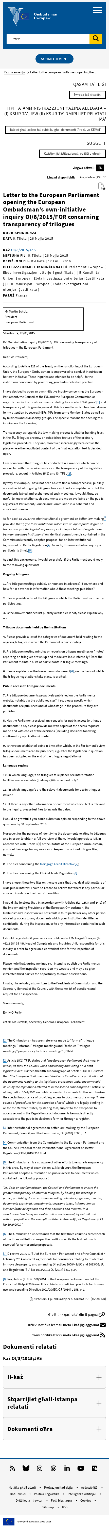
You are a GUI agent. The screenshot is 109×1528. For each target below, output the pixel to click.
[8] (75, 873)
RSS (64, 1507)
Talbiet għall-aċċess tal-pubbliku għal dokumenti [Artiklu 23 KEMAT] (55, 129)
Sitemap (48, 1507)
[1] (98, 402)
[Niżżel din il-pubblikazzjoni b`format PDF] (102, 186)
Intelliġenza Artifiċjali (82, 1494)
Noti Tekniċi (18, 1494)
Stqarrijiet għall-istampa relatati (42, 1403)
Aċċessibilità (89, 1487)
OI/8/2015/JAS (23, 250)
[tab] (54, 1377)
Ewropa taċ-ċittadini (87, 94)
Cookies (86, 1500)
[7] (76, 864)
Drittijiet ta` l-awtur (29, 1500)
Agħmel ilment (54, 58)
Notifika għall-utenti (23, 1487)
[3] (5, 1128)
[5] (30, 550)
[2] (69, 473)
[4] (48, 545)
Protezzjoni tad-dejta (59, 1487)
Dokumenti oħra (30, 1429)
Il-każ (15, 1377)
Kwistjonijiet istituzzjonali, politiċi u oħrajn (72, 153)
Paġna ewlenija (14, 72)
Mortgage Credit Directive (57, 864)
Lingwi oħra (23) (90, 177)
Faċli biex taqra (62, 1500)
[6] (72, 671)
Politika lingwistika (47, 1494)
